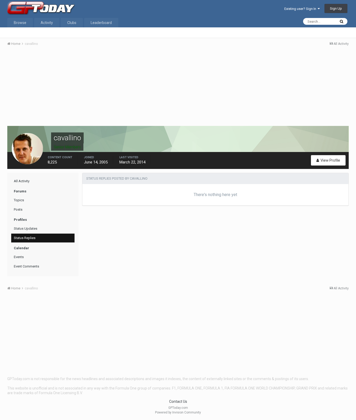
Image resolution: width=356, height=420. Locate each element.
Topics (19, 200)
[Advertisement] (178, 89)
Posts (18, 209)
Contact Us (178, 401)
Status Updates (25, 228)
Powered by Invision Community (178, 412)
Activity (47, 23)
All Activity (21, 181)
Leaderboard (101, 23)
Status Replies (24, 238)
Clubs (71, 23)
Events (19, 257)
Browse (20, 23)
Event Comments (26, 266)
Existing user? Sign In (301, 9)
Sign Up (336, 8)
